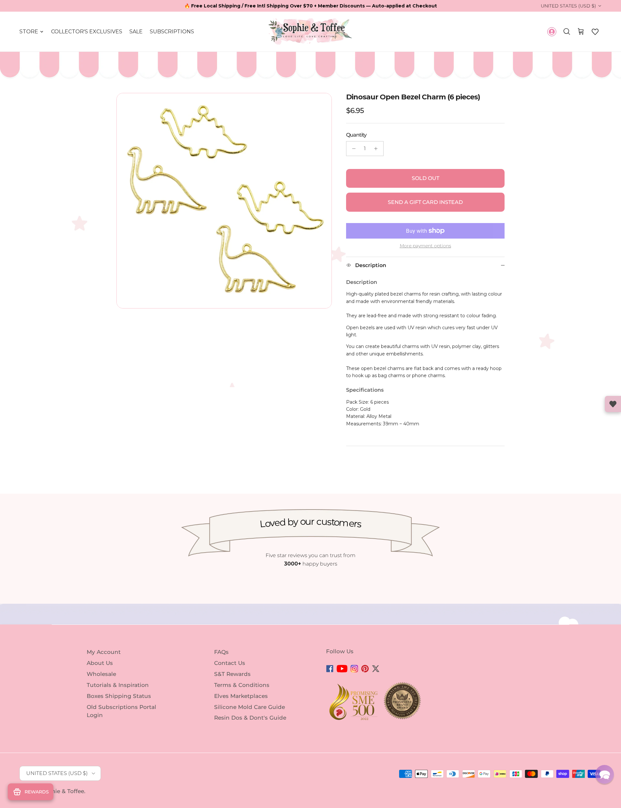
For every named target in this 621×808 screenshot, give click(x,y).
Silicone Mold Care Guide (249, 706)
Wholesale (101, 674)
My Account (104, 652)
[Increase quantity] (377, 148)
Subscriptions (172, 31)
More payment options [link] (425, 246)
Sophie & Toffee (62, 791)
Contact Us (229, 663)
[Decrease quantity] (352, 148)
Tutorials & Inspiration (118, 685)
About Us (100, 663)
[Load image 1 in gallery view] (224, 201)
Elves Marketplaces (241, 696)
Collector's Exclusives (86, 31)
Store (28, 31)
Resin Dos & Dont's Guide (250, 717)
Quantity (356, 134)
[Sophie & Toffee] (310, 31)
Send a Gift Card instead (425, 202)
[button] (595, 32)
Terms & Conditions (241, 685)
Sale (136, 31)
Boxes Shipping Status (119, 696)
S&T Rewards (232, 674)
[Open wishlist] (613, 404)
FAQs (221, 652)
